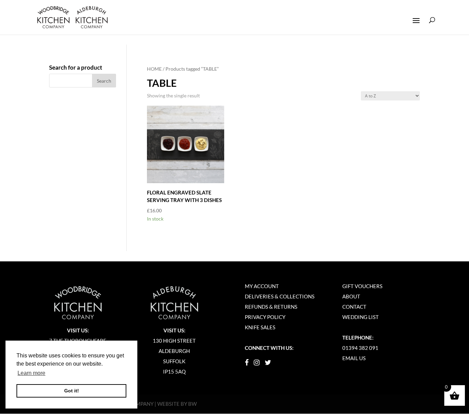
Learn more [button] (31, 373)
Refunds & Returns (271, 307)
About (351, 296)
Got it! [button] (71, 390)
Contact (354, 307)
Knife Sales (260, 327)
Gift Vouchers (362, 286)
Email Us (354, 358)
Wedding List (360, 317)
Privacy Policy (265, 317)
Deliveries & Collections (279, 296)
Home (154, 69)
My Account (262, 286)
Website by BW (177, 404)
